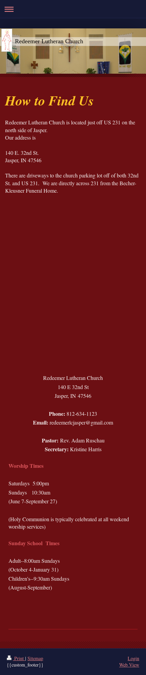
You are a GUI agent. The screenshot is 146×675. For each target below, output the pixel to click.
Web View (129, 664)
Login (133, 658)
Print (19, 658)
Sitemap (35, 658)
